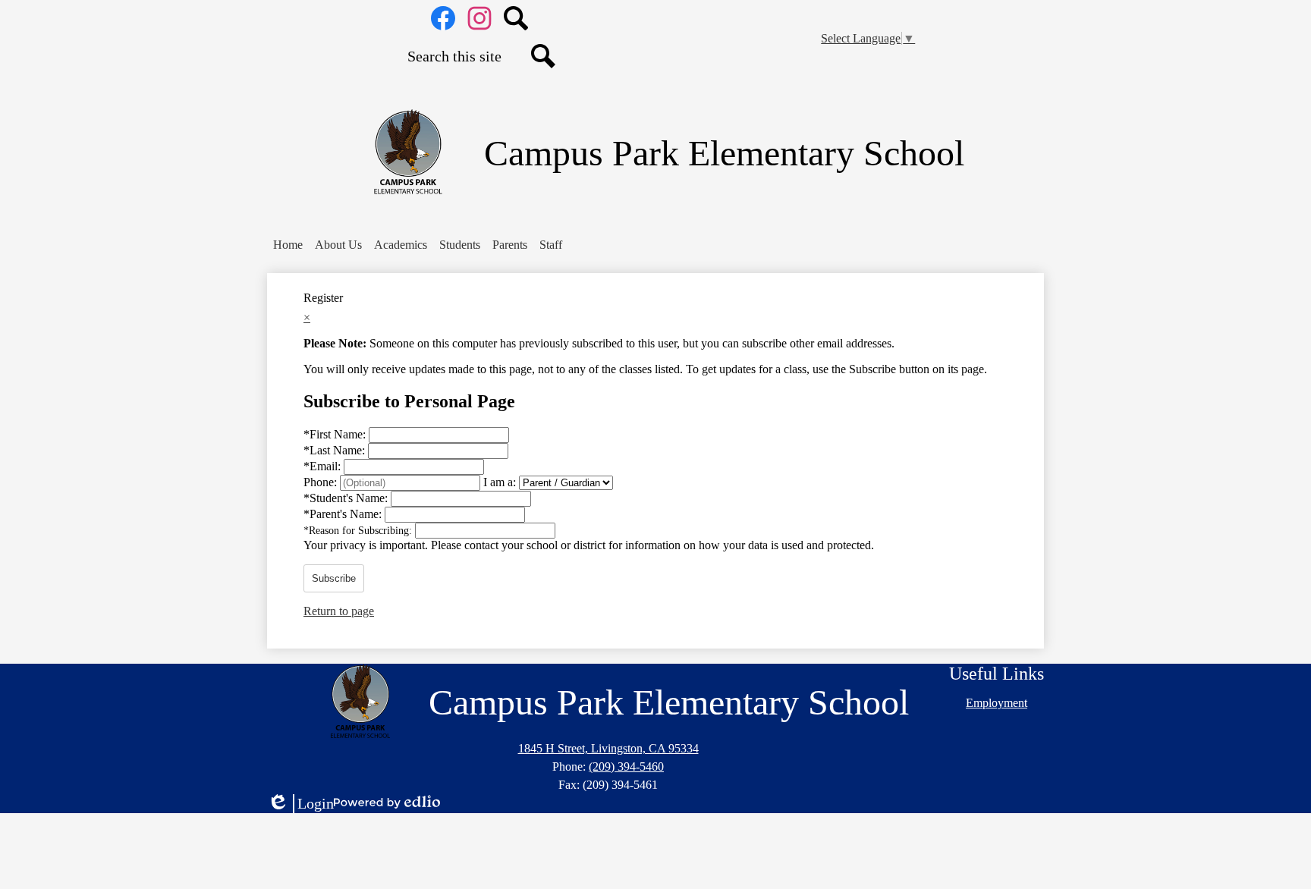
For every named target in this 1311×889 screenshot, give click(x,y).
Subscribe (334, 578)
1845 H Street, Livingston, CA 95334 (608, 748)
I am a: (499, 482)
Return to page (338, 611)
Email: (323, 466)
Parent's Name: (344, 513)
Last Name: (335, 450)
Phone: (321, 482)
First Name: (336, 434)
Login (300, 804)
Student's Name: (347, 498)
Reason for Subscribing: (359, 530)
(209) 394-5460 (626, 766)
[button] (338, 245)
